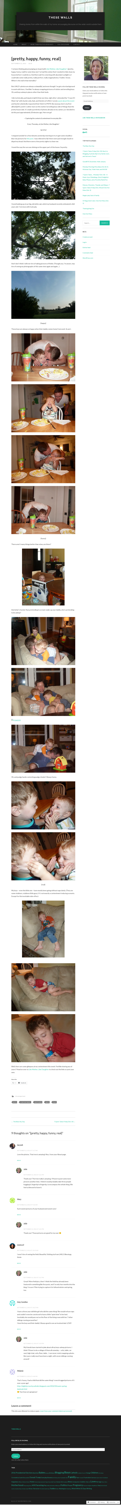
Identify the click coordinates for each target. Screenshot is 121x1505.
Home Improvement (40, 1482)
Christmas (101, 1473)
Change (88, 1473)
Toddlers (53, 1488)
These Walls (60, 17)
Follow (87, 108)
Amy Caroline (22, 1302)
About (24, 44)
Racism (85, 1485)
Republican (94, 1485)
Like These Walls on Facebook (94, 118)
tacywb (20, 1145)
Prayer (70, 1485)
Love (93, 1481)
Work (74, 1489)
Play (54, 1102)
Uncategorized (20, 1096)
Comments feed (88, 253)
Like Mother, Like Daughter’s (57, 69)
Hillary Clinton (22, 1482)
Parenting (40, 1485)
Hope (46, 1482)
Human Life (59, 1482)
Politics (63, 1485)
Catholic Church (82, 1473)
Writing (89, 1489)
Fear (77, 1477)
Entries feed (86, 247)
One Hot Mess (87, 214)
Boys (15, 1102)
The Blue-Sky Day (18, 1121)
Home (15, 44)
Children (94, 1473)
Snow (102, 1485)
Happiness (38, 1102)
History (27, 1482)
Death (21, 1477)
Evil (54, 1477)
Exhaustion (57, 1477)
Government (100, 1477)
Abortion (35, 1473)
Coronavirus (15, 1477)
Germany (93, 1477)
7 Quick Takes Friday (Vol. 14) (64, 1121)
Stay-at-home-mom (23, 1488)
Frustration (87, 1477)
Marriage (98, 1482)
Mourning (26, 1485)
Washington (62, 1488)
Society (17, 1488)
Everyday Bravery (47, 1477)
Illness (70, 1482)
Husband (65, 1482)
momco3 (20, 1245)
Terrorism (36, 1488)
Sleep (99, 1485)
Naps (47, 1102)
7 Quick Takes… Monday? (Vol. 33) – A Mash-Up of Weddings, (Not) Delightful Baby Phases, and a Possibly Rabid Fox (95, 177)
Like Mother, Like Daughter (39, 1069)
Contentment (25, 1102)
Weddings (69, 1488)
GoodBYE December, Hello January (94, 161)
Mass (103, 1482)
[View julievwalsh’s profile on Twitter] (85, 132)
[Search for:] (96, 223)
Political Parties (51, 1485)
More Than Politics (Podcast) (42, 44)
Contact (76, 44)
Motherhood (17, 1485)
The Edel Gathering (44, 1488)
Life (89, 1482)
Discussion (26, 1477)
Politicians (57, 1485)
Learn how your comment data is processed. (56, 1411)
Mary (19, 1199)
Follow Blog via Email (19, 1440)
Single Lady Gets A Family (91, 195)
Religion (89, 1485)
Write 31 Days (81, 1489)
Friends (81, 1477)
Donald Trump (35, 1477)
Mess (106, 1482)
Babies (42, 1472)
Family (72, 1477)
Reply (19, 1160)
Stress (31, 1488)
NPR (33, 1485)
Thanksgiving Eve (88, 208)
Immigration (76, 1482)
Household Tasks (52, 1482)
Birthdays (52, 1473)
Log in (84, 242)
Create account (88, 237)
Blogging (59, 1472)
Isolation (82, 1482)
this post (30, 139)
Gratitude (105, 1477)
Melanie (20, 1371)
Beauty (47, 1473)
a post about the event (66, 101)
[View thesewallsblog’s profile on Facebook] (83, 132)
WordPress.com (88, 258)
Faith (66, 1477)
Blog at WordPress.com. (21, 1501)
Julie (30, 63)
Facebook (62, 1477)
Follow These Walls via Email (94, 87)
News (30, 1485)
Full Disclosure (63, 44)
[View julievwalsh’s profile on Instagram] (86, 132)
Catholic (74, 1472)
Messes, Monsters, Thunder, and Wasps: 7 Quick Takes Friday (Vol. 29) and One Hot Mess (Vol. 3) (96, 187)
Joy (87, 1482)
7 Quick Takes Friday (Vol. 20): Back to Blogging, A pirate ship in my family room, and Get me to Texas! (96, 153)
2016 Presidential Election (21, 1473)
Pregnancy (78, 1485)
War (57, 1488)
